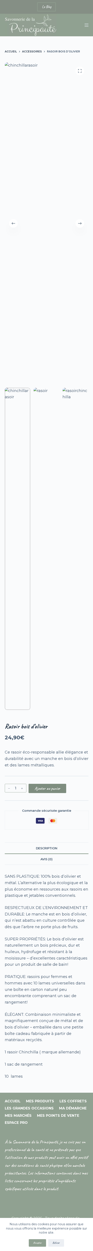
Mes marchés (18, 1116)
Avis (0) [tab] (46, 859)
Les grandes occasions (29, 1108)
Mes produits (40, 1101)
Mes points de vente (58, 1116)
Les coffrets (73, 1101)
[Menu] (86, 25)
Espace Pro (16, 1123)
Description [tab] (46, 848)
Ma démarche (73, 1108)
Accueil (13, 1101)
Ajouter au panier (47, 788)
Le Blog (46, 6)
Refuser (56, 1243)
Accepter (37, 1243)
